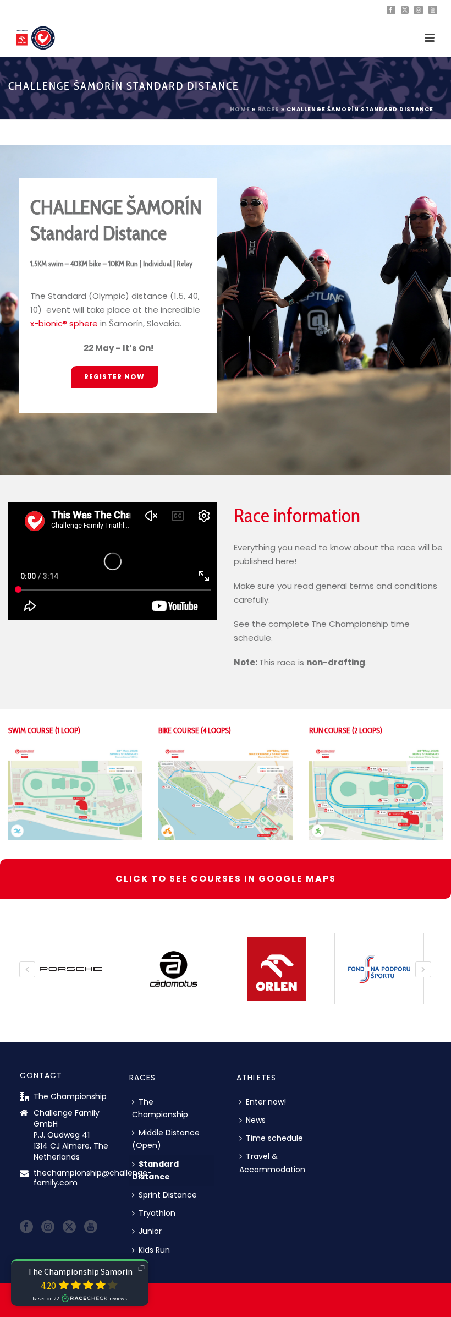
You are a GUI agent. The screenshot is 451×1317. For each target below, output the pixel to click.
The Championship (160, 1108)
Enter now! (266, 1101)
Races (268, 109)
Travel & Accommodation (272, 1162)
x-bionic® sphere (64, 323)
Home (240, 109)
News (256, 1119)
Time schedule (274, 1138)
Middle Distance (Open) (166, 1139)
